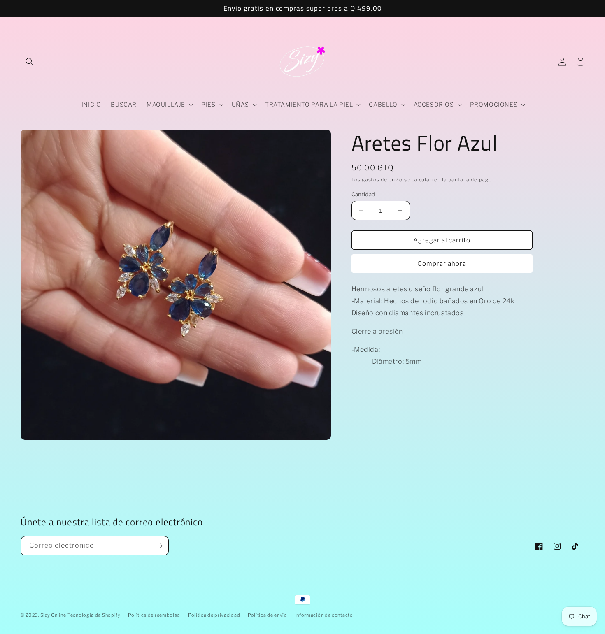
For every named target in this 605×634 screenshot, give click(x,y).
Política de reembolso (154, 615)
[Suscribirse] (159, 545)
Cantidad (363, 194)
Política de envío (267, 615)
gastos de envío (382, 179)
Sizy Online (53, 615)
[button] (30, 62)
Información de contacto (324, 615)
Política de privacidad (214, 615)
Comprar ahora (441, 263)
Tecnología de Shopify (94, 615)
